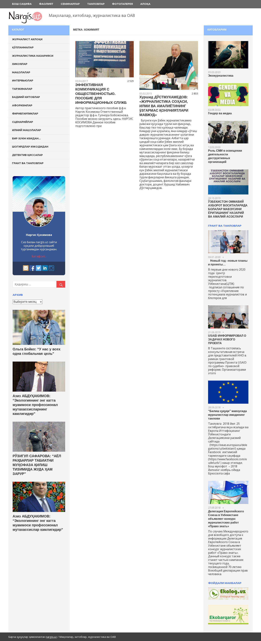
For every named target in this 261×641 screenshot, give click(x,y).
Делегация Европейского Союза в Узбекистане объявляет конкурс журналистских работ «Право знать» (226, 519)
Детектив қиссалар (27, 155)
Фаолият (46, 4)
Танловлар (96, 4)
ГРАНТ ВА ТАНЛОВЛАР (224, 225)
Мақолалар (21, 72)
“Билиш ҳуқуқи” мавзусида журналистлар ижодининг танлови (227, 415)
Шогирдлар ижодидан (30, 146)
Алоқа (145, 4)
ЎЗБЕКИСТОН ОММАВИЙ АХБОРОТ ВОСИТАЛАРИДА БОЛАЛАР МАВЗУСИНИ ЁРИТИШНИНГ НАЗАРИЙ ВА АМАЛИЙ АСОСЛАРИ (228, 209)
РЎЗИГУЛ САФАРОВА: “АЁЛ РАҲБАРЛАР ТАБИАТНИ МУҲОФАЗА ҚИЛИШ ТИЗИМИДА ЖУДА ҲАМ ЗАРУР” (37, 465)
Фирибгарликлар (25, 113)
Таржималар (22, 88)
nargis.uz (51, 637)
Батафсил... (39, 256)
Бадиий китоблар (26, 97)
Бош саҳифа (22, 4)
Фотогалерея (122, 4)
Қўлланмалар (23, 47)
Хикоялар (19, 64)
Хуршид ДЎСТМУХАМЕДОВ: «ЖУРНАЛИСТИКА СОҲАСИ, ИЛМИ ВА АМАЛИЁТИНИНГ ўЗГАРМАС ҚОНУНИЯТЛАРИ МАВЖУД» (163, 106)
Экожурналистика (220, 75)
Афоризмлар (22, 105)
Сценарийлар (22, 122)
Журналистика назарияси (32, 55)
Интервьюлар (22, 80)
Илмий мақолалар (26, 130)
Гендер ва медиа (220, 113)
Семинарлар (70, 4)
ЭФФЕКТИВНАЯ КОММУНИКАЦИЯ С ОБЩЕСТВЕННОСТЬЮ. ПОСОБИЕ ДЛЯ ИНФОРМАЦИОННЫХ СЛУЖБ (101, 94)
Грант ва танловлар (28, 163)
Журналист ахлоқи (27, 39)
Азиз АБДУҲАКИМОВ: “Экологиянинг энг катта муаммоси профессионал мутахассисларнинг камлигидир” (35, 405)
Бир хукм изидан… (26, 138)
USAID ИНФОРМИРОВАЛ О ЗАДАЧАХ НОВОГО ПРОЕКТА (227, 339)
